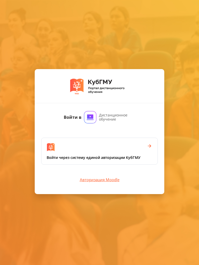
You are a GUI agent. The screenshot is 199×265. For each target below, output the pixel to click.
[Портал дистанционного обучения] (99, 86)
